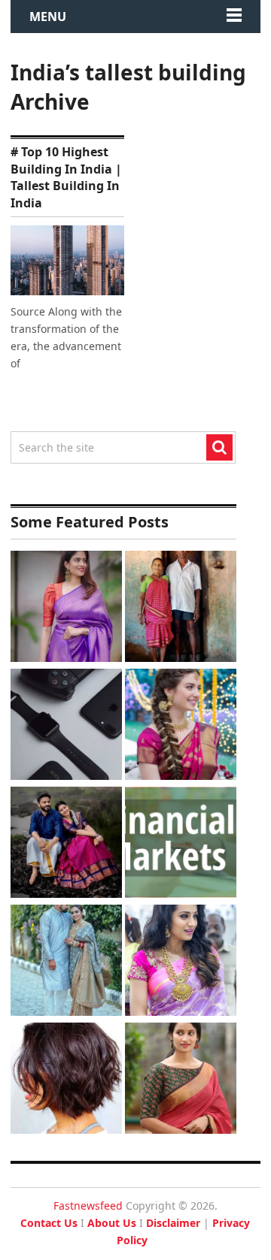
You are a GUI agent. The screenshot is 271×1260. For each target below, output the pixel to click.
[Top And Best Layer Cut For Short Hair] (66, 1080)
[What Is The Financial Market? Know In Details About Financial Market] (180, 844)
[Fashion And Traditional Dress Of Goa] (180, 608)
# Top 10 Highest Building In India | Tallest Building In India (66, 177)
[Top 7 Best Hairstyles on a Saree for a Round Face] (180, 962)
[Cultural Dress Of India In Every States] (66, 962)
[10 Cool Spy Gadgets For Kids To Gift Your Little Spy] (66, 726)
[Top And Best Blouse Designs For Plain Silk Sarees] (66, 608)
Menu (47, 16)
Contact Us (49, 1223)
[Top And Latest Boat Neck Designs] (180, 1080)
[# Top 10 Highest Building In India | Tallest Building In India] (67, 260)
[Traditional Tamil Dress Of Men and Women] (66, 844)
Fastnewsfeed (88, 1205)
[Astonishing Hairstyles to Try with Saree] (180, 726)
